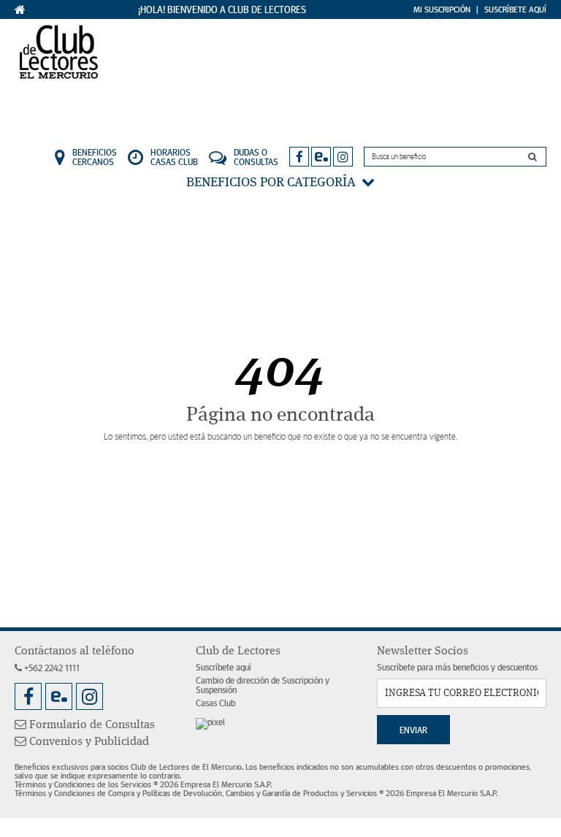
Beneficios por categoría (274, 182)
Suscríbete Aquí (515, 9)
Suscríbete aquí (223, 668)
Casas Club (215, 703)
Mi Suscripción (441, 9)
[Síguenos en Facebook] (299, 157)
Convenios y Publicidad (87, 742)
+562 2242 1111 (51, 668)
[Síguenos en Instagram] (343, 157)
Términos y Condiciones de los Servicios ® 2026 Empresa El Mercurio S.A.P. (143, 784)
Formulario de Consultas (90, 725)
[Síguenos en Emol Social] (321, 157)
